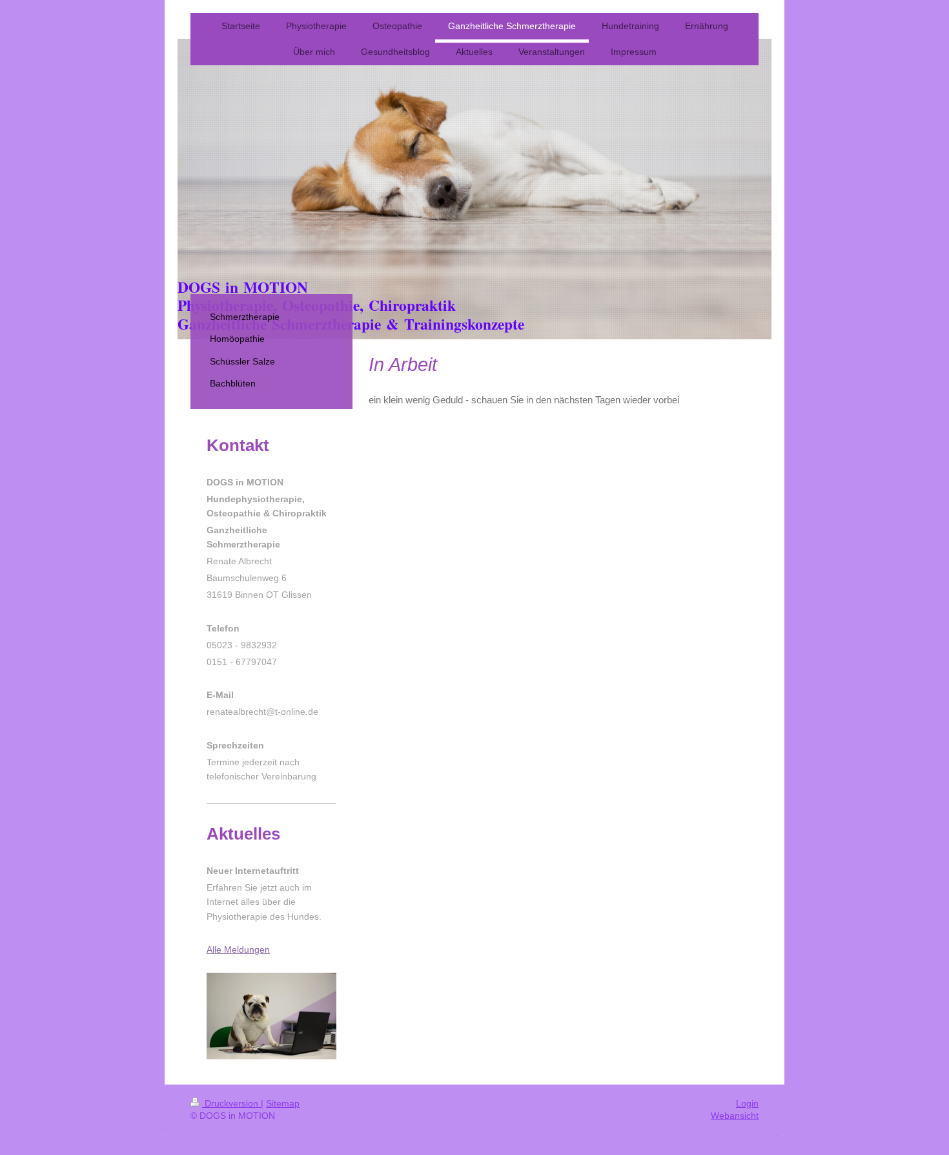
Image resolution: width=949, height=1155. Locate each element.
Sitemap (283, 1103)
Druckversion (231, 1103)
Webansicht (735, 1115)
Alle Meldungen (238, 949)
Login (747, 1103)
